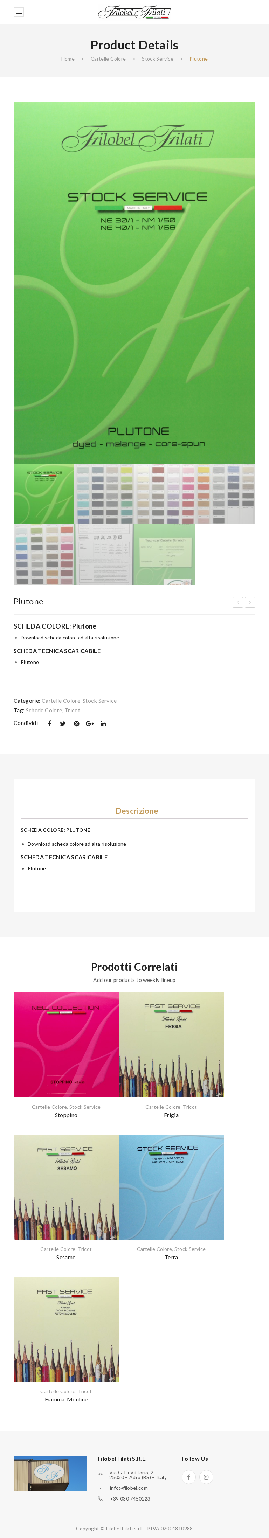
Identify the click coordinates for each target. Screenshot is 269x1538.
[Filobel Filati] (134, 11)
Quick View (105, 1014)
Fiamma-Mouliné (66, 1399)
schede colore (44, 710)
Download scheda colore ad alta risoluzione (70, 637)
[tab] (137, 811)
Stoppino (66, 1114)
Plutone (30, 662)
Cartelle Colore (108, 59)
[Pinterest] (76, 723)
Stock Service (157, 59)
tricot (72, 710)
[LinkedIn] (103, 723)
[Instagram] (206, 1477)
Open (19, 12)
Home (68, 59)
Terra (171, 1257)
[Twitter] (63, 723)
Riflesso (250, 603)
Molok (238, 603)
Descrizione (137, 811)
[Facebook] (49, 723)
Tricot (190, 1107)
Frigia (171, 1114)
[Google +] (90, 723)
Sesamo (66, 1257)
